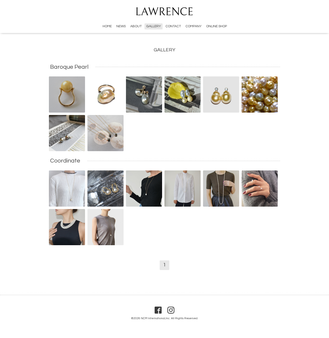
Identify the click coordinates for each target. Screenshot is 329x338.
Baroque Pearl (69, 67)
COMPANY (193, 26)
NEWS (121, 26)
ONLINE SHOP (216, 26)
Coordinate (65, 161)
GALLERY (153, 26)
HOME (107, 26)
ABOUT (136, 26)
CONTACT (173, 26)
